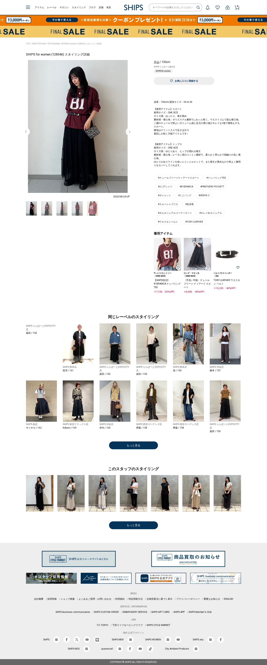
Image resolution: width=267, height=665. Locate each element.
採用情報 (52, 599)
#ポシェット (164, 195)
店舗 (101, 7)
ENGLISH (228, 599)
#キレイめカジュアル (210, 213)
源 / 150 (177, 370)
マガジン (64, 7)
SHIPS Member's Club (200, 612)
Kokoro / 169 (69, 427)
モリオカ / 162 (34, 427)
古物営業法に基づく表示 (159, 599)
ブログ (92, 7)
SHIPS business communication (73, 612)
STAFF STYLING (39, 44)
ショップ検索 (68, 599)
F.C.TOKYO (102, 625)
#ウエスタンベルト (168, 221)
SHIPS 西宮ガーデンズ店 (149, 424)
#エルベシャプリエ (168, 204)
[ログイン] (227, 7)
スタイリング (79, 7)
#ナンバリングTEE (216, 177)
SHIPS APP (179, 612)
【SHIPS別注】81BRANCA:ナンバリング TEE (167, 284)
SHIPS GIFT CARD (160, 612)
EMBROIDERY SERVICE (135, 612)
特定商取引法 (136, 599)
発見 (108, 7)
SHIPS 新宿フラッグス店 (75, 424)
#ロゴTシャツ (165, 186)
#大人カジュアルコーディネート (175, 213)
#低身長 (189, 204)
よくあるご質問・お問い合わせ (95, 599)
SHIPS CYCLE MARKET (158, 625)
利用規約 (120, 599)
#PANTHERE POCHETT (212, 186)
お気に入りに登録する (186, 81)
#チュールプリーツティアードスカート (178, 177)
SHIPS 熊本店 (70, 367)
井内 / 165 (104, 427)
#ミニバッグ (184, 195)
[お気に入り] (217, 7)
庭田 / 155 (31, 333)
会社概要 (38, 599)
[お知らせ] (207, 7)
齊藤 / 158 (141, 427)
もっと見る (133, 445)
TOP (28, 44)
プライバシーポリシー (188, 599)
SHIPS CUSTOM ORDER (106, 612)
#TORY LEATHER (194, 221)
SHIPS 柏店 (32, 424)
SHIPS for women (163, 71)
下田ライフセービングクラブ (127, 625)
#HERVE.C (204, 195)
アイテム (39, 7)
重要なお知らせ (212, 599)
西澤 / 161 (68, 370)
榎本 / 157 (215, 370)
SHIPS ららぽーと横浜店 (164, 67)
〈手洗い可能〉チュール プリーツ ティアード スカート (197, 284)
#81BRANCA (186, 186)
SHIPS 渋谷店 (217, 367)
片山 (156, 62)
